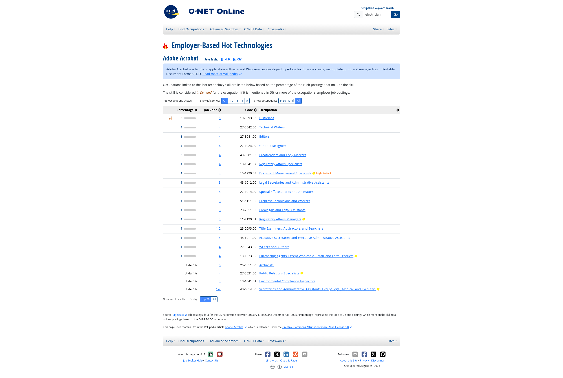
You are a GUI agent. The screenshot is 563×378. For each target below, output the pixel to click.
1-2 (231, 100)
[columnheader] (181, 110)
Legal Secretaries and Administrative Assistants (294, 182)
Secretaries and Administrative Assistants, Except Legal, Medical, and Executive (317, 289)
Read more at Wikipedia (220, 74)
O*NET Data (253, 29)
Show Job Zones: (210, 100)
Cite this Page (288, 360)
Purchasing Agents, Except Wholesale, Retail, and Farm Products (306, 256)
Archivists (266, 265)
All (224, 100)
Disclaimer (377, 360)
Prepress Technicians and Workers (284, 201)
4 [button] (220, 127)
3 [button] (220, 182)
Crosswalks (276, 29)
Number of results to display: (180, 299)
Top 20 (205, 299)
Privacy (364, 360)
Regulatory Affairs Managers (280, 219)
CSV (239, 59)
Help (169, 29)
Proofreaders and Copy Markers (282, 155)
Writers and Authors (274, 247)
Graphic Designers (273, 146)
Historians (266, 118)
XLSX (227, 59)
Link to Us (272, 360)
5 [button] (220, 118)
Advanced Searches (224, 29)
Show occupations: (265, 100)
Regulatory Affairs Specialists (280, 164)
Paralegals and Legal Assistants (282, 210)
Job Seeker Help (193, 360)
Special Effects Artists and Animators (286, 192)
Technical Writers (272, 127)
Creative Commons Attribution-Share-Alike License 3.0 (315, 327)
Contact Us (211, 360)
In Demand (287, 100)
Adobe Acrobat (234, 327)
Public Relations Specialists (279, 273)
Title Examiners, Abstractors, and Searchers (291, 228)
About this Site (349, 360)
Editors (264, 136)
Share (377, 29)
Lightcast (178, 315)
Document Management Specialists (285, 173)
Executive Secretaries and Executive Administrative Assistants (304, 238)
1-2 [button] (218, 228)
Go (396, 14)
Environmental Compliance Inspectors (287, 281)
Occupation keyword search (377, 8)
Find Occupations (191, 29)
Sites (391, 29)
